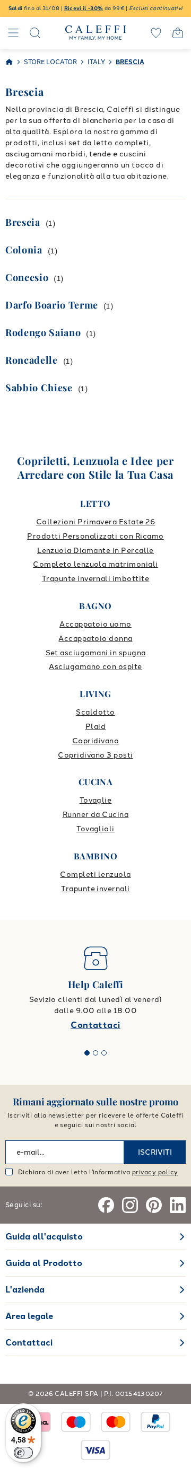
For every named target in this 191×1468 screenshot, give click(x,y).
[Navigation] (13, 33)
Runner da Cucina (96, 814)
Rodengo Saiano (43, 332)
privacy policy (155, 1172)
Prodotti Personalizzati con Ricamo (95, 536)
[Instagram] (130, 1205)
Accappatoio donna (95, 638)
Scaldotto (95, 712)
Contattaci (95, 1025)
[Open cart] (178, 33)
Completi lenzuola (95, 874)
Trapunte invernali (95, 888)
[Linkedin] (178, 1205)
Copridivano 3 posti (95, 755)
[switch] (23, 1452)
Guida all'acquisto (44, 1237)
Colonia (23, 249)
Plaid (95, 726)
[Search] (35, 33)
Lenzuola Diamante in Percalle (95, 550)
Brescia (22, 222)
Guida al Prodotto (43, 1263)
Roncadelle (31, 360)
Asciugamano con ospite (95, 666)
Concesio (26, 277)
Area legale (29, 1316)
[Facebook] (106, 1205)
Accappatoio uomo (95, 624)
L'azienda (25, 1290)
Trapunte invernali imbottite (95, 578)
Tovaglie (96, 800)
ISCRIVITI (155, 1152)
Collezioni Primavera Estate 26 (95, 521)
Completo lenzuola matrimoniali (95, 564)
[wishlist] (156, 33)
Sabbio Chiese (39, 387)
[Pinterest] (154, 1205)
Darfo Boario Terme (51, 304)
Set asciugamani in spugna (96, 652)
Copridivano (95, 740)
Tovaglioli (95, 828)
